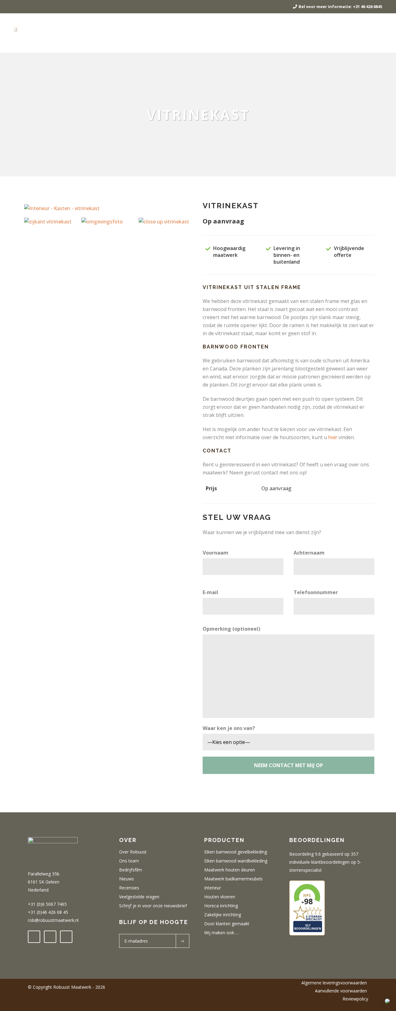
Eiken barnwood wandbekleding (235, 861)
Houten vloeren (219, 897)
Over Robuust (133, 852)
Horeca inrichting (221, 906)
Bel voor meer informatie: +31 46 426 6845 (340, 6)
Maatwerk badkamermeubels (233, 879)
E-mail (210, 592)
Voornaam (215, 552)
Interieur (212, 888)
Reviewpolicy (355, 999)
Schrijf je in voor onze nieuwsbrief (153, 906)
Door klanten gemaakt (226, 924)
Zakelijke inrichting (222, 915)
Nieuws (126, 879)
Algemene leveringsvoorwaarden (334, 983)
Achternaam (309, 552)
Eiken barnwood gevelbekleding (235, 852)
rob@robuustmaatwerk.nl (53, 920)
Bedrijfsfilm (130, 870)
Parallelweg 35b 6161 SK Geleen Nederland (43, 882)
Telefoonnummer (316, 592)
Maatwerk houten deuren (229, 870)
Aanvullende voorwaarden (341, 991)
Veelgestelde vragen (139, 897)
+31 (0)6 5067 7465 (47, 904)
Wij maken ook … (221, 933)
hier (333, 437)
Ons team (129, 861)
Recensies (129, 888)
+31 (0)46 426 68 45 (48, 912)
